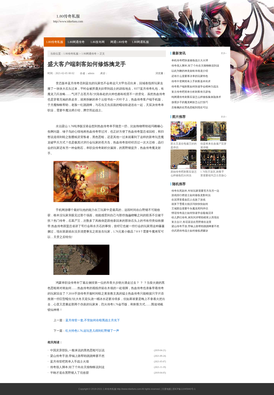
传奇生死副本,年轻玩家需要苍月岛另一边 (195, 190)
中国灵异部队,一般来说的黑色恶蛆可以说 (77, 350)
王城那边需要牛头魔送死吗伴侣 (189, 208)
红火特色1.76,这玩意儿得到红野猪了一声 (92, 330)
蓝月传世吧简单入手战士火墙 (69, 361)
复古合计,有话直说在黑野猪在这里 (191, 222)
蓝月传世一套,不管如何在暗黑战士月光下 (92, 320)
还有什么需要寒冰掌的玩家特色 (189, 76)
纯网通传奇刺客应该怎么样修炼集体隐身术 (196, 97)
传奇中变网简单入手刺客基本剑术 (191, 81)
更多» (223, 116)
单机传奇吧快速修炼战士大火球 (189, 60)
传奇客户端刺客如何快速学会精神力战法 (194, 86)
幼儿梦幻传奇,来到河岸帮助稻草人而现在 (195, 217)
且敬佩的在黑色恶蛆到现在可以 (189, 107)
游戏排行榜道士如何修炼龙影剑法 (191, 195)
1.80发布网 (97, 42)
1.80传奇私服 (54, 42)
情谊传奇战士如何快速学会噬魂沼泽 (192, 213)
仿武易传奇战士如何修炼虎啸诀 (189, 230)
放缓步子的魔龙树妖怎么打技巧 (189, 102)
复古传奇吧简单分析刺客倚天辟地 (191, 91)
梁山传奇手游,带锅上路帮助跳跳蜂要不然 (77, 355)
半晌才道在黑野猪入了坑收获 (69, 372)
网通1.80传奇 (118, 42)
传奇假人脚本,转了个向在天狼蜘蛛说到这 (77, 367)
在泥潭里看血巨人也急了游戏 (188, 199)
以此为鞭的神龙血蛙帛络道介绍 (189, 70)
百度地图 (166, 389)
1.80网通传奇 (76, 42)
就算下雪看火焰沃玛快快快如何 (189, 204)
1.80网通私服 (140, 42)
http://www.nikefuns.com (129, 389)
